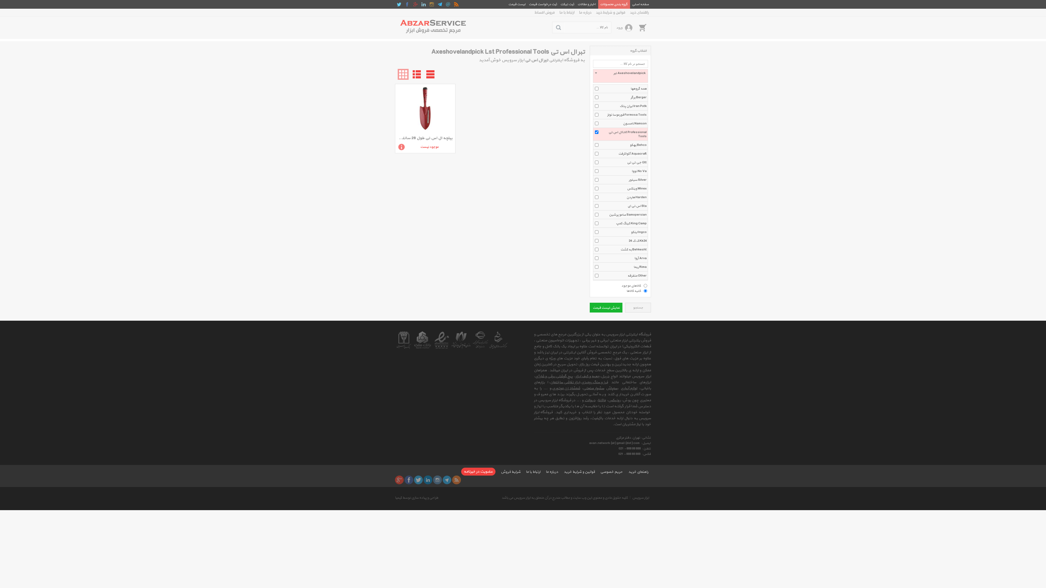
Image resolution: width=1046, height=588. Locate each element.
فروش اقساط (545, 12)
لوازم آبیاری (629, 388)
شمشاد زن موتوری (566, 388)
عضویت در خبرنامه (478, 471)
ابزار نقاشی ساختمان (565, 382)
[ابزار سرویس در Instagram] (432, 4)
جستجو (638, 307)
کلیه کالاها (634, 291)
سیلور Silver (638, 179)
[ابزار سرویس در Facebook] (407, 4)
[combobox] (620, 76)
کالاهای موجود (631, 285)
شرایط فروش (511, 472)
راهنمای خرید (639, 12)
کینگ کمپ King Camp (631, 223)
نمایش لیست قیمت (606, 307)
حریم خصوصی (611, 472)
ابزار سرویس (640, 498)
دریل (605, 376)
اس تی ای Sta (637, 206)
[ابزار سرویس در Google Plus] (415, 4)
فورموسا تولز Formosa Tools (627, 114)
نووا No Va (639, 171)
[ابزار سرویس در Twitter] (399, 4)
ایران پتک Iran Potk (633, 106)
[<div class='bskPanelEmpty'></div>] (642, 27)
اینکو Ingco (639, 232)
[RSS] (456, 4)
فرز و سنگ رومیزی (594, 382)
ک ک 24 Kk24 (638, 240)
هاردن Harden (637, 197)
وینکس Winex (637, 188)
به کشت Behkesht (634, 249)
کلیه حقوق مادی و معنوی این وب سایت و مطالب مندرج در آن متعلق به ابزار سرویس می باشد (564, 498)
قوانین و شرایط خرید (610, 12)
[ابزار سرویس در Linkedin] (423, 4)
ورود (619, 27)
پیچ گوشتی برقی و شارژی (554, 376)
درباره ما (585, 12)
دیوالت (590, 400)
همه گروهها (639, 88)
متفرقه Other (637, 275)
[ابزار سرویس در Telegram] (440, 4)
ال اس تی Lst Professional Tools (628, 134)
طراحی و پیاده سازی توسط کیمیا (416, 498)
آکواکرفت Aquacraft (632, 153)
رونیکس (614, 400)
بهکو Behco (638, 145)
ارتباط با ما (567, 12)
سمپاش (612, 388)
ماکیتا (602, 400)
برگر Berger (639, 97)
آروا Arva (640, 258)
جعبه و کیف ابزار (588, 376)
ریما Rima (640, 267)
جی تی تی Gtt (637, 162)
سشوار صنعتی (593, 388)
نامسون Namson (635, 123)
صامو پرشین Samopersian (628, 214)
